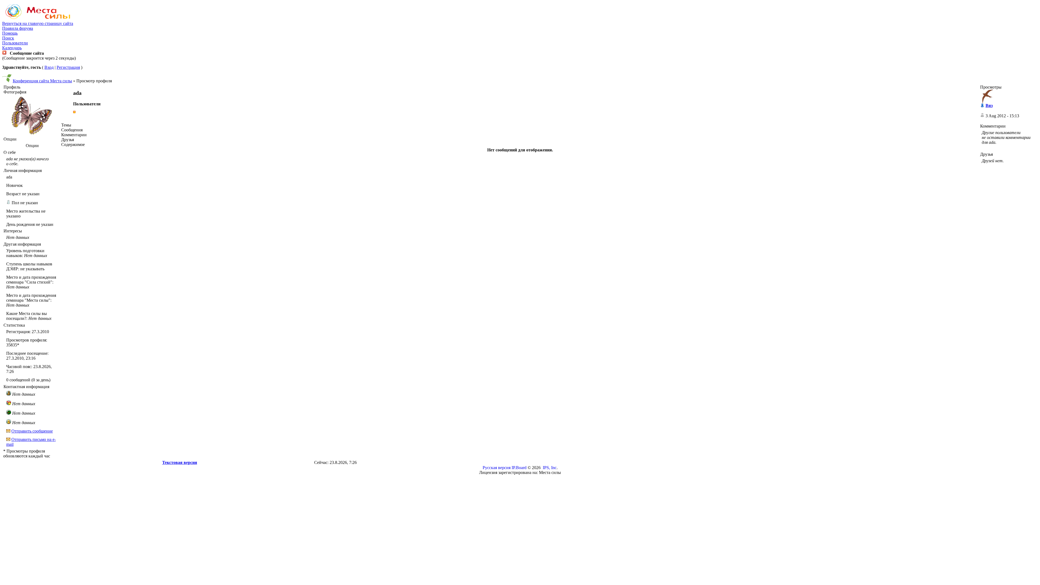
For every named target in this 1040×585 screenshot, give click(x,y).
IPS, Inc (550, 467)
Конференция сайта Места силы (42, 81)
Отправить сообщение (32, 431)
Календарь (12, 48)
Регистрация (68, 67)
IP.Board (519, 467)
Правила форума (17, 28)
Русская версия (497, 467)
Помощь (10, 33)
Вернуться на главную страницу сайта (37, 23)
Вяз (989, 105)
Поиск (8, 38)
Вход (49, 67)
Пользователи (15, 43)
